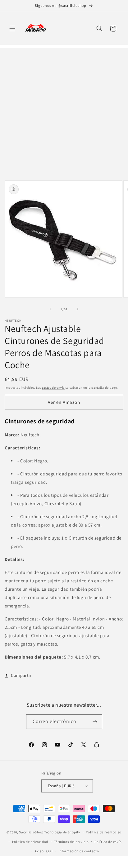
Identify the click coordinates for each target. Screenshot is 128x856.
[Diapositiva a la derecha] (78, 309)
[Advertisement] (64, 112)
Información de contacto (79, 851)
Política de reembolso (103, 832)
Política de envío (108, 842)
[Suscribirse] (95, 721)
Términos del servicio (71, 842)
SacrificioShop (31, 832)
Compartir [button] (21, 675)
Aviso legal (44, 851)
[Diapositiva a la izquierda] (50, 309)
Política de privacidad (30, 842)
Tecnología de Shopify (62, 832)
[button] (12, 28)
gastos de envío (53, 388)
